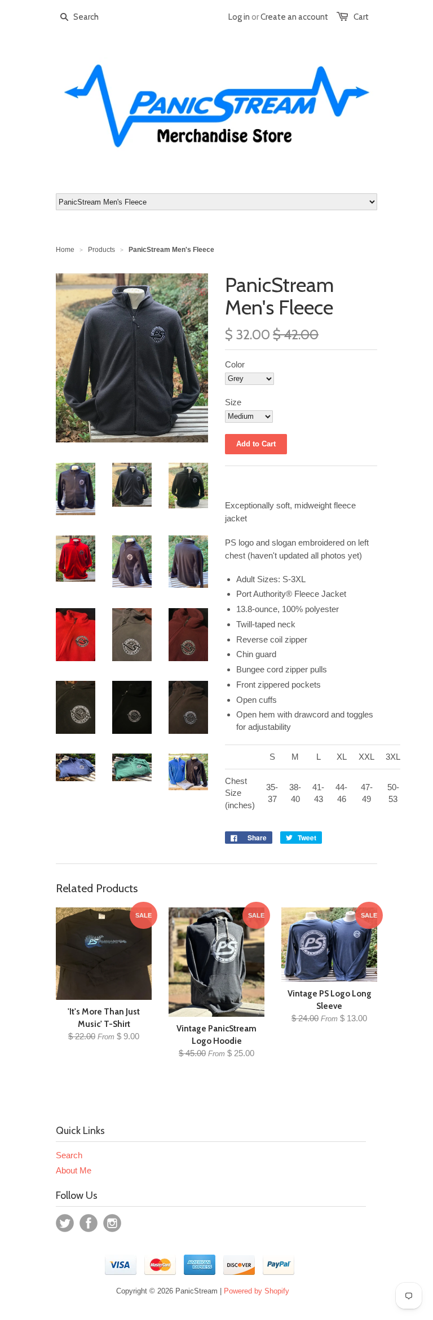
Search (69, 1155)
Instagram (112, 1223)
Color (235, 364)
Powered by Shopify (256, 1291)
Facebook (88, 1223)
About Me (73, 1170)
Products (101, 250)
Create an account (294, 17)
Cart (361, 17)
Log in (239, 17)
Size (233, 402)
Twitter (65, 1223)
